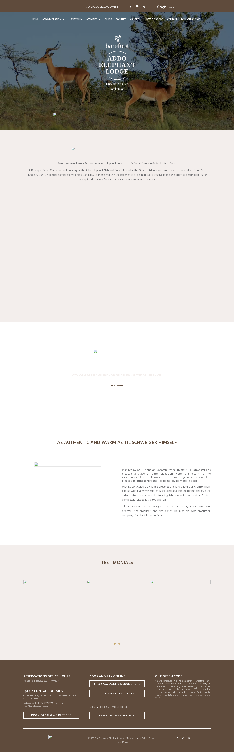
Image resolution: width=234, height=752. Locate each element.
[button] (114, 643)
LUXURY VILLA (75, 19)
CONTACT (172, 19)
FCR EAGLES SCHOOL (191, 19)
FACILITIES (121, 19)
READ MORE (117, 385)
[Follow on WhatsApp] (143, 6)
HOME (35, 19)
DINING (108, 19)
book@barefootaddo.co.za (35, 706)
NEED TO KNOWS (154, 19)
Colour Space (148, 738)
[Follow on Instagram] (137, 6)
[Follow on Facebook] (130, 6)
